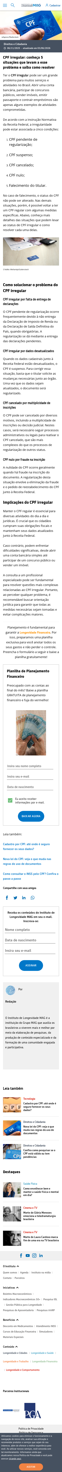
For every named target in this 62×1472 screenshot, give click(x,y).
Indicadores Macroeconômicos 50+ (21, 1299)
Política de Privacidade (31, 1428)
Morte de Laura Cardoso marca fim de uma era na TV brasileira (41, 1239)
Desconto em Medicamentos (18, 1326)
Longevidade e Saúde (42, 1353)
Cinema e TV (30, 1207)
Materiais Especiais (13, 1337)
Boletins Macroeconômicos (17, 1293)
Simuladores (46, 1331)
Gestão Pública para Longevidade (24, 1304)
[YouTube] (28, 1255)
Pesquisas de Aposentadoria (18, 1310)
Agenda (24, 1272)
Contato (7, 1278)
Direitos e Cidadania (15, 44)
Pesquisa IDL (50, 1299)
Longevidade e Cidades (15, 1353)
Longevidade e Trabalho (16, 1361)
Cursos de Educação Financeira (19, 1331)
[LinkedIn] (41, 1255)
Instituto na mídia (41, 1272)
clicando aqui (15, 1458)
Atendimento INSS (46, 1326)
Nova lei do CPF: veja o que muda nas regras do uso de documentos (38, 1130)
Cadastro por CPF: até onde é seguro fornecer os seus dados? (39, 1106)
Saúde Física (30, 1183)
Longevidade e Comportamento (23, 1370)
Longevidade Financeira (44, 1361)
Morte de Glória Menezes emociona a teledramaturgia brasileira (39, 1216)
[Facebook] (21, 1255)
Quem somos (10, 1272)
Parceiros (20, 1278)
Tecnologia (29, 1098)
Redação (10, 1001)
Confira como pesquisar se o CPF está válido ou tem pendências (39, 1153)
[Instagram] (34, 1255)
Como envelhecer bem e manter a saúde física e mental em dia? (41, 1192)
